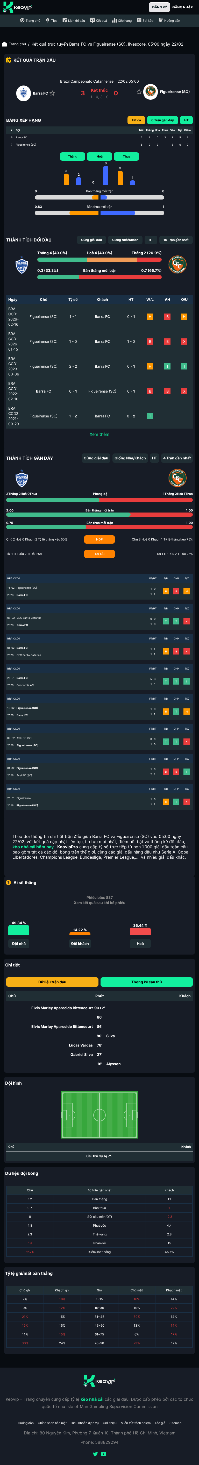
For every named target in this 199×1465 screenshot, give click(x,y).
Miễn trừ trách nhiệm (136, 1423)
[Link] (17, 7)
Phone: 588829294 (99, 1442)
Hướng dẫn (26, 1423)
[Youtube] (104, 1454)
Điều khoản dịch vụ (85, 1423)
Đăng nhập (182, 7)
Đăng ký (159, 7)
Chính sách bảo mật (52, 1423)
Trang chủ (17, 44)
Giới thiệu (110, 1423)
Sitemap (175, 1423)
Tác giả (160, 1423)
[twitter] (95, 1454)
